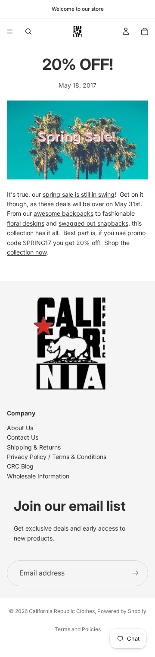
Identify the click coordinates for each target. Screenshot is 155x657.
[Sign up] (135, 573)
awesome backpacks (63, 213)
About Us (20, 427)
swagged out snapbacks (93, 223)
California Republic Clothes (62, 611)
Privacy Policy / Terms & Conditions (56, 456)
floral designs (25, 223)
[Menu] (10, 31)
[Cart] (144, 31)
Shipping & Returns (34, 447)
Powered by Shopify (121, 611)
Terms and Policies (78, 629)
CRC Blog (20, 466)
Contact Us (22, 437)
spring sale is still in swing (79, 194)
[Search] (28, 31)
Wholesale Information (38, 476)
